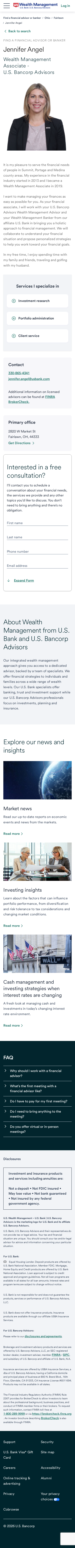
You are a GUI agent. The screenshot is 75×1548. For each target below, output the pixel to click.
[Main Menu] (7, 6)
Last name (14, 537)
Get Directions (19, 443)
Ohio (47, 18)
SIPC (66, 1354)
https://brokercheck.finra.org (51, 1413)
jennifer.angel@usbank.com (29, 379)
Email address (17, 566)
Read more (11, 834)
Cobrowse (11, 1509)
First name (15, 523)
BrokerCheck (50, 1418)
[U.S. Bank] (35, 6)
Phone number (18, 551)
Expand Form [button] (24, 580)
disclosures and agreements (43, 1336)
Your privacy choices (50, 1496)
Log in (65, 6)
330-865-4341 (19, 373)
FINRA (56, 1354)
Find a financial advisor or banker (22, 18)
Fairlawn (59, 18)
